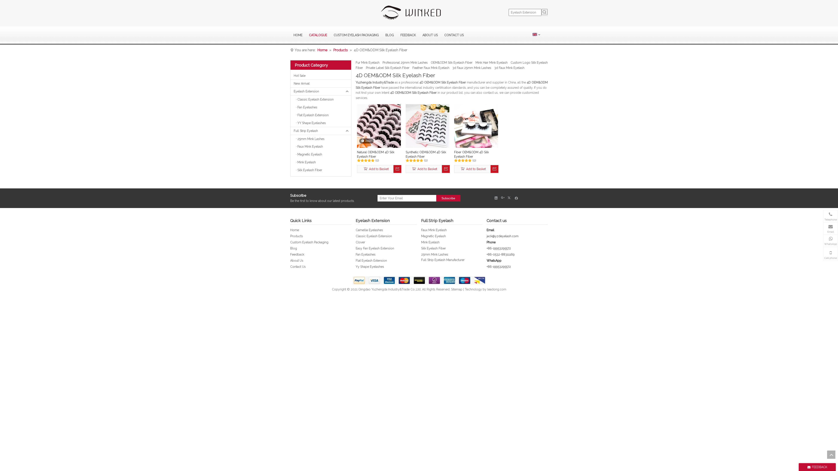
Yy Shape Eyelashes (370, 266)
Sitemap (456, 289)
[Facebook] (516, 198)
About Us (296, 260)
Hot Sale (300, 75)
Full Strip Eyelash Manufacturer (443, 260)
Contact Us (298, 266)
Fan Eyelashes (366, 254)
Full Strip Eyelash (306, 131)
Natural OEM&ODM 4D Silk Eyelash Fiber (375, 154)
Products (296, 236)
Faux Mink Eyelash (434, 230)
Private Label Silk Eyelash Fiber (387, 68)
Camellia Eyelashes (369, 230)
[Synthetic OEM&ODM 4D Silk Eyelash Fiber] (428, 126)
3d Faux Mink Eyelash (509, 68)
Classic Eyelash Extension (374, 236)
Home (294, 230)
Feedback (297, 254)
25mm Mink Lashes (434, 254)
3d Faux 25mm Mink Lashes (471, 68)
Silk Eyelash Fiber (433, 248)
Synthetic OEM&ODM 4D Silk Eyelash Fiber (426, 154)
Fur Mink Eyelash (368, 62)
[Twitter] (509, 198)
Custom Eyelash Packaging (309, 242)
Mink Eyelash (430, 242)
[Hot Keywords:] (544, 12)
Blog (293, 248)
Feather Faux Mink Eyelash (430, 68)
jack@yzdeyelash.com (503, 236)
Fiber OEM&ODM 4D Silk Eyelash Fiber (471, 154)
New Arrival (302, 83)
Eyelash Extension (306, 91)
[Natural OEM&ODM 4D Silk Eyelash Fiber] (379, 126)
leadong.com (496, 289)
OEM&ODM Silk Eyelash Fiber (451, 62)
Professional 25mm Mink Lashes (405, 62)
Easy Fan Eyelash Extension (375, 248)
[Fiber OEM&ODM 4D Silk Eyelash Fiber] (476, 126)
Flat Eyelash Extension (371, 260)
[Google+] (503, 198)
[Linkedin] (496, 198)
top (831, 455)
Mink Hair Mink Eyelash (492, 62)
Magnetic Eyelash (433, 236)
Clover (360, 242)
